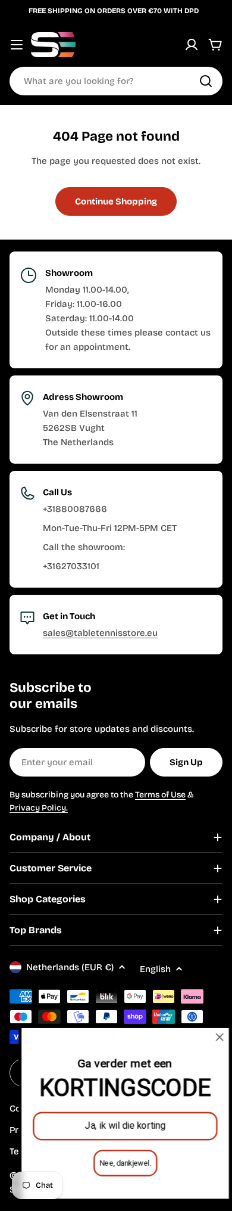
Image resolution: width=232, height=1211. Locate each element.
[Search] (206, 81)
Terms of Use (160, 795)
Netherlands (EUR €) (70, 967)
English (155, 969)
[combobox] (116, 81)
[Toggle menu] (17, 45)
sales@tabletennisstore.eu (100, 633)
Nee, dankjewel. (116, 1163)
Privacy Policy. (39, 808)
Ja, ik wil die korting (116, 1125)
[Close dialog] (210, 1037)
